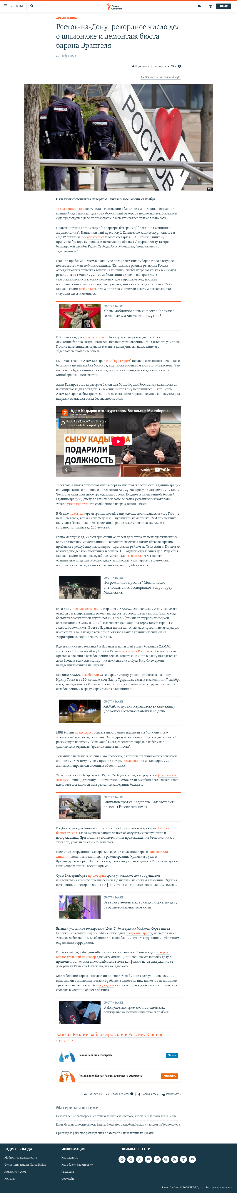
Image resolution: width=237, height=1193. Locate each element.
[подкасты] (210, 6)
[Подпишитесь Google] (122, 1159)
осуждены (106, 985)
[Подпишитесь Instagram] (165, 1159)
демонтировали (96, 337)
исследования (133, 761)
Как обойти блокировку (77, 1165)
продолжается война (87, 609)
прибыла (76, 513)
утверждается (77, 504)
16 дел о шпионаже (70, 209)
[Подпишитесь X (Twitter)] (139, 1159)
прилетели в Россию (134, 651)
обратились (95, 237)
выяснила (135, 556)
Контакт (9, 1179)
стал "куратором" (118, 361)
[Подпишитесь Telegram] (157, 1159)
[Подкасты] (183, 1159)
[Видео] (199, 6)
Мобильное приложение (20, 1157)
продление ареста (139, 933)
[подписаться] (192, 1159)
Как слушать (69, 1157)
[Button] (140, 66)
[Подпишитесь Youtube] (148, 1159)
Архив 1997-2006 (15, 1172)
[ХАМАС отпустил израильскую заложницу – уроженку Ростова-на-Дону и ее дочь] (80, 711)
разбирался (87, 289)
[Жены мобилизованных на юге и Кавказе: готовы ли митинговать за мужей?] (80, 316)
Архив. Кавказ (67, 18)
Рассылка (67, 1172)
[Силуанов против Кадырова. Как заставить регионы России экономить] (80, 807)
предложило (84, 732)
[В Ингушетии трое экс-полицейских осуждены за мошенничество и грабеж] (80, 1012)
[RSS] (174, 1159)
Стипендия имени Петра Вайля (25, 1165)
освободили (90, 675)
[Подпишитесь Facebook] (130, 1159)
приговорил (97, 876)
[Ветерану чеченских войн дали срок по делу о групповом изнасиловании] (80, 907)
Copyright (67, 1179)
